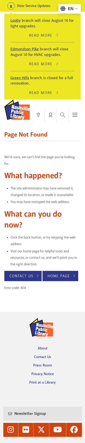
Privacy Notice (42, 374)
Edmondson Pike (25, 49)
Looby (16, 20)
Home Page (59, 276)
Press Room (42, 365)
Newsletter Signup (30, 413)
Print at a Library (42, 382)
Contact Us (21, 276)
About (42, 348)
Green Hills (20, 77)
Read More (42, 35)
